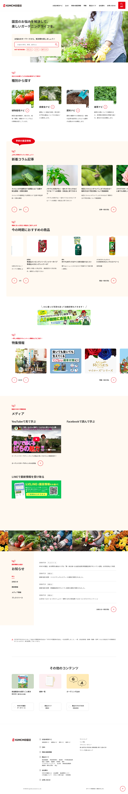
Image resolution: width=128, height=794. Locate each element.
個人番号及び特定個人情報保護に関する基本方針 (93, 747)
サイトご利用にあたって (86, 750)
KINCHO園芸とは (47, 773)
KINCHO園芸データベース (21, 707)
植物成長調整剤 (67, 763)
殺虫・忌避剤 (45, 762)
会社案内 (101, 5)
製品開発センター (65, 773)
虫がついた (45, 49)
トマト (37, 49)
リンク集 (82, 742)
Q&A (43, 747)
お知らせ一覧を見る (103, 609)
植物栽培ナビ (45, 742)
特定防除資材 (53, 760)
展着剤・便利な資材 (47, 765)
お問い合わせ (111, 5)
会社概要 (55, 773)
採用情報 (68, 775)
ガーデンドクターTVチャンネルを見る (24, 463)
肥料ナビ (61, 742)
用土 (56, 765)
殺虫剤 (61, 760)
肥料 (63, 762)
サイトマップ (83, 739)
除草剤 (58, 762)
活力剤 (59, 763)
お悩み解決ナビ (58, 5)
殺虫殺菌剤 (45, 760)
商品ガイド (92, 5)
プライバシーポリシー (86, 745)
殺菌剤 (53, 762)
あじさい (29, 49)
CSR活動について (47, 775)
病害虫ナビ (54, 742)
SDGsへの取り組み (58, 775)
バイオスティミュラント (48, 763)
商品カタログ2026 (78, 707)
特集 (85, 5)
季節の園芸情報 (76, 5)
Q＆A (66, 5)
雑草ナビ (68, 742)
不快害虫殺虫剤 (68, 760)
